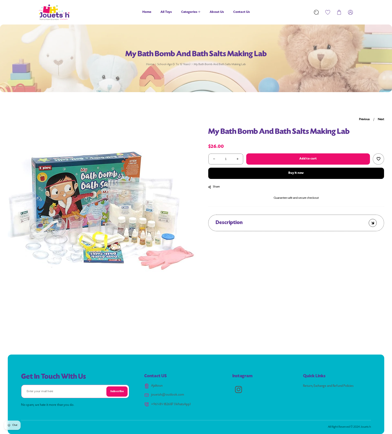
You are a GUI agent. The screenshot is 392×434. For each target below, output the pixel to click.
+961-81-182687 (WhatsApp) (171, 404)
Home (150, 64)
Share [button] (216, 186)
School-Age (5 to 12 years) (173, 64)
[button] (339, 12)
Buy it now (296, 173)
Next (381, 119)
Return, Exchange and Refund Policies (328, 386)
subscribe (117, 391)
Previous (364, 119)
